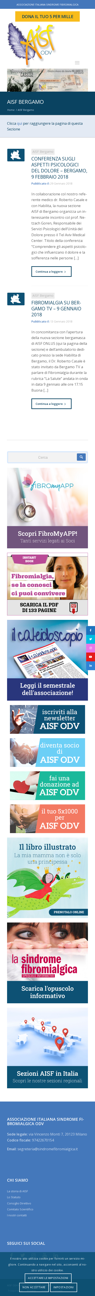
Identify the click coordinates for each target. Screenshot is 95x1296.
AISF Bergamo (25, 101)
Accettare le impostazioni (48, 1278)
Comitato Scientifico (20, 1209)
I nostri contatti (17, 1215)
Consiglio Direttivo (19, 1203)
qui (19, 123)
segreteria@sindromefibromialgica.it (47, 1149)
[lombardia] (16, 155)
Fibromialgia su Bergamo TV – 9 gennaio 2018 (56, 309)
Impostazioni (63, 1287)
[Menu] (77, 62)
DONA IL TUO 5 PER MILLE (47, 16)
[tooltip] (90, 630)
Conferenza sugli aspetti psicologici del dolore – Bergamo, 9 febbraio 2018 (59, 168)
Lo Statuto (14, 1197)
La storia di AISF (17, 1191)
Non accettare (34, 1287)
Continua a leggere (49, 272)
